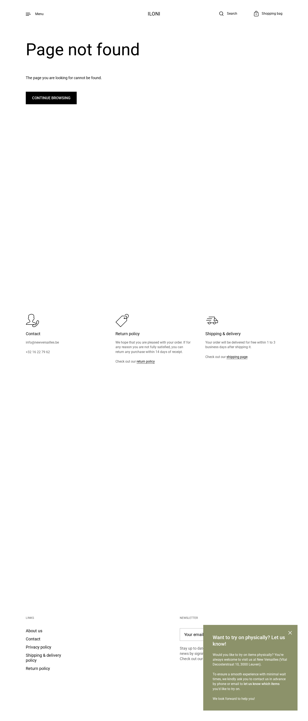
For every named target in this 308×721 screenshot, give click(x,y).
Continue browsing (51, 98)
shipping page (236, 357)
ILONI (154, 14)
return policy (146, 361)
